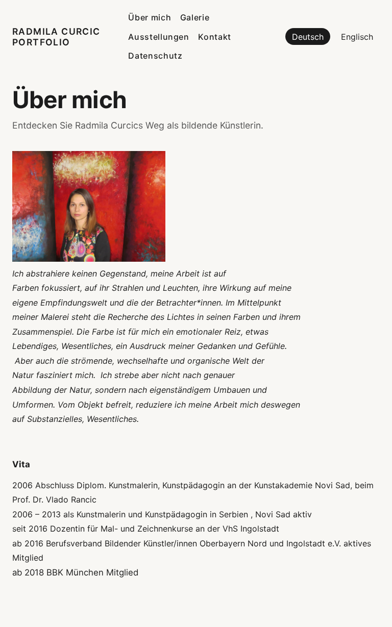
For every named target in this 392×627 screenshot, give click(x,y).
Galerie (194, 17)
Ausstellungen (158, 37)
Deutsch (308, 37)
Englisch (357, 37)
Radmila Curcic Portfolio (56, 36)
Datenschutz (155, 56)
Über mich (149, 17)
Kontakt (214, 37)
